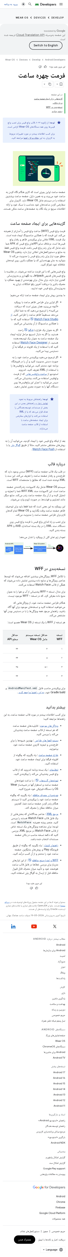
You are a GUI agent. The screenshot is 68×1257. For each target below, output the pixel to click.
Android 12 (59, 1100)
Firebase (60, 1207)
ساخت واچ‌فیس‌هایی (36, 374)
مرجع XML (52, 814)
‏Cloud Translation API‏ (30, 35)
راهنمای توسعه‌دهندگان (55, 1126)
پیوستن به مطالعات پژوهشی (52, 1174)
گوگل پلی (15, 445)
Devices (40, 17)
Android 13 (59, 1094)
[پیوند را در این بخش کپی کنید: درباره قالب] (44, 464)
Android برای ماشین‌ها (54, 1052)
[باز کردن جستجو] (30, 4)
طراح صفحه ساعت (48, 755)
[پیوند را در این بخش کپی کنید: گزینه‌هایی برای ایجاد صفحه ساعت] (6, 224)
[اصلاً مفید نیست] (40, 66)
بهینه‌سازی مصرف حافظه (45, 795)
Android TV (59, 1057)
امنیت (62, 955)
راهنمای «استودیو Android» (51, 1120)
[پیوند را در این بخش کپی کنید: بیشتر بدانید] (42, 707)
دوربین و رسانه (58, 1009)
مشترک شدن (24, 1239)
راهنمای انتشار (51, 845)
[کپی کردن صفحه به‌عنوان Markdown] (50, 84)
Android (60, 944)
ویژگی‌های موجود (49, 726)
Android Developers (55, 59)
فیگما (30, 330)
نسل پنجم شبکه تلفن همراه (53, 1020)
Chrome (60, 1201)
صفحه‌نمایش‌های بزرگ (55, 1035)
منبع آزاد (61, 961)
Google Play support (54, 1168)
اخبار (63, 967)
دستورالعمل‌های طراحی (46, 740)
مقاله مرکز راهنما (31, 137)
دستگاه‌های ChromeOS (54, 1046)
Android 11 (59, 1105)
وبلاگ (62, 972)
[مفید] (45, 66)
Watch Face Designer (34, 342)
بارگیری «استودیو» (56, 1137)
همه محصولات (58, 1218)
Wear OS (22, 17)
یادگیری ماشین (58, 998)
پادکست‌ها (60, 978)
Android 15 (59, 1083)
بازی (63, 992)
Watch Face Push (43, 449)
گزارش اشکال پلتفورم (55, 1157)
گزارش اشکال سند (57, 1162)
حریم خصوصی (58, 1015)
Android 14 (59, 1089)
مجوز (45, 1231)
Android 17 (59, 1072)
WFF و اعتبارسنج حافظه (45, 860)
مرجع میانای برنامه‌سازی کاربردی (50, 1131)
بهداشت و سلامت (57, 1004)
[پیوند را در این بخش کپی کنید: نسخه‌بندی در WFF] (31, 569)
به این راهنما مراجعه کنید (31, 692)
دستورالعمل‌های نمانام (29, 1231)
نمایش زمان (42, 403)
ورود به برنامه (10, 4)
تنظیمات (54, 769)
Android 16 (59, 1077)
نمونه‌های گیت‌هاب (48, 780)
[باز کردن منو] (61, 4)
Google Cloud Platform (52, 1213)
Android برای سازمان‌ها (54, 950)
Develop (57, 17)
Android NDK (58, 1142)
